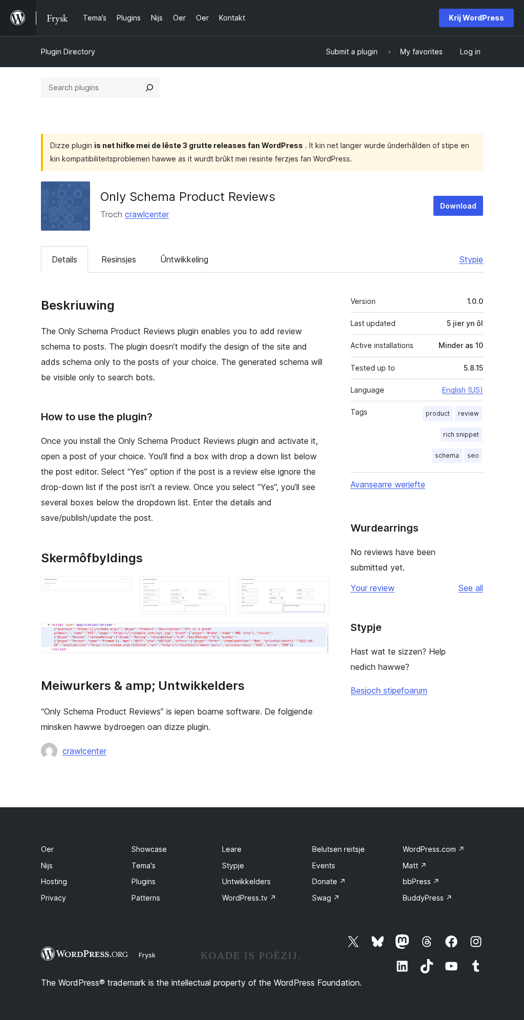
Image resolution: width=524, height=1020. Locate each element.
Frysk (147, 955)
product (438, 413)
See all (470, 588)
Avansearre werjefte (388, 484)
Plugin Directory (68, 51)
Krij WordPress (476, 17)
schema (447, 455)
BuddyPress (427, 897)
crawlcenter (147, 214)
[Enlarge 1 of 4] (118, 590)
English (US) (462, 389)
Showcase (149, 849)
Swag (326, 897)
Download (458, 205)
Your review (373, 588)
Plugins (144, 881)
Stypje (471, 259)
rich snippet (461, 434)
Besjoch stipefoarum (389, 690)
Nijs (47, 865)
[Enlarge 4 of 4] (315, 636)
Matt (415, 865)
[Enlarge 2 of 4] (216, 590)
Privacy (53, 897)
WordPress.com (434, 849)
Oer (47, 849)
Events (323, 865)
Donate (329, 881)
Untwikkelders (246, 881)
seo (473, 455)
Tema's (144, 865)
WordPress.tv (249, 897)
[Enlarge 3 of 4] (315, 590)
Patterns (146, 897)
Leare (232, 849)
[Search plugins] (149, 87)
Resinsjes (118, 259)
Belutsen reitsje (338, 849)
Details (64, 259)
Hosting (54, 881)
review (468, 413)
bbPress (421, 881)
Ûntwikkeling (184, 259)
